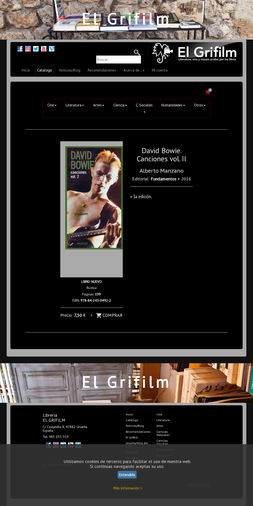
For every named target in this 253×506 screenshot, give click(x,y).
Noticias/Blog (69, 70)
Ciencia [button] (119, 105)
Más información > (127, 488)
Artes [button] (97, 105)
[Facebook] (20, 48)
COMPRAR (112, 315)
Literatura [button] (74, 105)
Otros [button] (198, 105)
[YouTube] (43, 48)
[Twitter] (36, 48)
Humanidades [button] (172, 105)
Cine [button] (50, 105)
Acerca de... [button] (133, 70)
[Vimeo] (51, 48)
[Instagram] (28, 48)
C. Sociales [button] (144, 105)
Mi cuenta (160, 70)
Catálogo (44, 70)
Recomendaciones (102, 70)
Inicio (25, 70)
